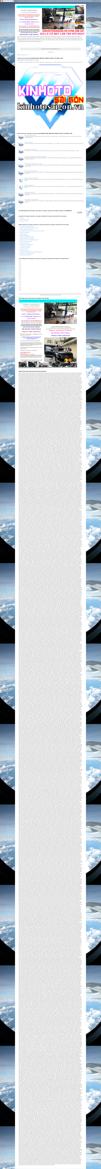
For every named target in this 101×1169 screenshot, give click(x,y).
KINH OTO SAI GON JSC (29, 185)
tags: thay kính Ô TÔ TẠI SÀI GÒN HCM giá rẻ (29, 239)
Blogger (59, 295)
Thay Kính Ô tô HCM (28, 142)
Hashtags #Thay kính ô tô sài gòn (26, 229)
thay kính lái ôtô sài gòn (24, 242)
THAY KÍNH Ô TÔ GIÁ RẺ (29, 192)
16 (19, 288)
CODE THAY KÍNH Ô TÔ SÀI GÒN (31, 178)
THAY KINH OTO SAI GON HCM (30, 171)
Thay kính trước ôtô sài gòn (25, 254)
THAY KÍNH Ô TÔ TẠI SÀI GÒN (30, 149)
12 (19, 282)
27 (19, 260)
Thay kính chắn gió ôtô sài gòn (26, 241)
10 (19, 275)
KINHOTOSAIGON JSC (24, 235)
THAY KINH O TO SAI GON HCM (26, 244)
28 (19, 269)
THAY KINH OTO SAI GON (29, 135)
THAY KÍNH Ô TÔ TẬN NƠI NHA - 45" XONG (28, 60)
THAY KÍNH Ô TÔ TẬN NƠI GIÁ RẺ (31, 199)
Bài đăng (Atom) (24, 54)
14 (19, 273)
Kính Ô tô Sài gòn (23, 233)
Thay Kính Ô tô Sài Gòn (24, 219)
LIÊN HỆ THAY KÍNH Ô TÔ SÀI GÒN (27, 238)
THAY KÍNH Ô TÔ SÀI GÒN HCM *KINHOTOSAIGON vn (35, 156)
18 (19, 272)
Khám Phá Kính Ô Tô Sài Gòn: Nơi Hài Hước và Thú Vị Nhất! (32, 230)
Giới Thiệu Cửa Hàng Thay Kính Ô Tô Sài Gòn (29, 227)
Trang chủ (50, 52)
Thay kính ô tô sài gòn (24, 250)
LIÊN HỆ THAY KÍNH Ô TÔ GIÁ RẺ (27, 236)
